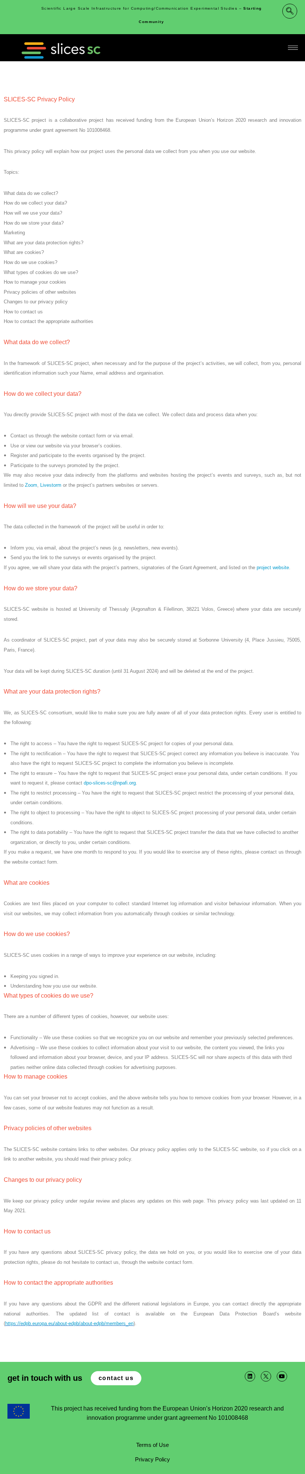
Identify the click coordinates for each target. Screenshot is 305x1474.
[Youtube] (282, 1376)
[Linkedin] (250, 1376)
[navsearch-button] (289, 11)
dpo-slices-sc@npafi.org (110, 783)
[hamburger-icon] (293, 47)
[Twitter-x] (266, 1376)
